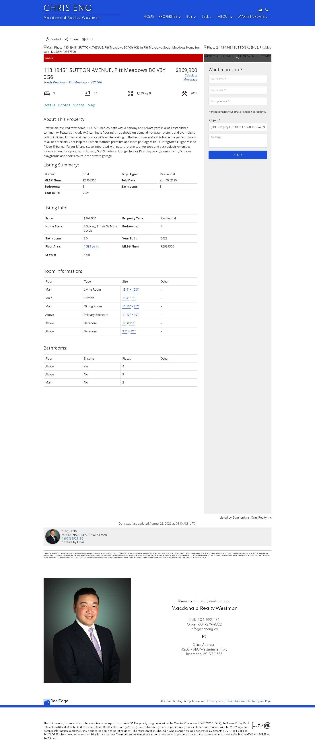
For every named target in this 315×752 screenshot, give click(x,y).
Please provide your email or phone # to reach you (238, 111)
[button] (204, 636)
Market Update (251, 16)
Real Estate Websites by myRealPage (249, 701)
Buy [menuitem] (189, 16)
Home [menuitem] (149, 16)
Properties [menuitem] (168, 16)
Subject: (213, 120)
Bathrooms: (55, 348)
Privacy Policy (216, 701)
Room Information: (63, 271)
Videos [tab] (79, 105)
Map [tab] (91, 105)
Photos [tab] (64, 105)
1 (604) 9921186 (72, 538)
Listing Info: (55, 208)
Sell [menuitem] (205, 16)
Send (238, 155)
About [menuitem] (223, 16)
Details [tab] (49, 105)
